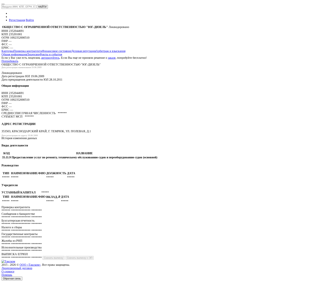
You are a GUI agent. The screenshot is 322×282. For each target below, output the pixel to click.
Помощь (6, 274)
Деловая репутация (83, 51)
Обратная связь (12, 278)
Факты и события (51, 54)
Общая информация (14, 54)
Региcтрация (17, 20)
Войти (30, 20)
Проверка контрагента (27, 51)
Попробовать (9, 61)
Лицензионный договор (16, 268)
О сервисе (7, 271)
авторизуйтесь (50, 57)
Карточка (7, 51)
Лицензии (33, 54)
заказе (112, 57)
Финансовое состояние (56, 51)
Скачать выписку (53, 257)
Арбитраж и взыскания (110, 51)
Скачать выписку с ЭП (79, 257)
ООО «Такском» (30, 264)
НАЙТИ (42, 6)
